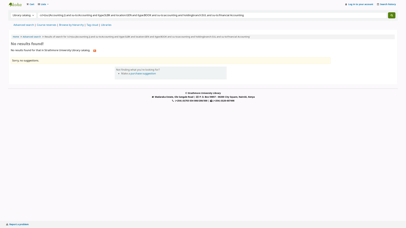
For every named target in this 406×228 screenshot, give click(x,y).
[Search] (391, 15)
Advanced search (23, 25)
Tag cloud (92, 25)
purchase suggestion (143, 74)
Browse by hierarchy (71, 25)
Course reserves (46, 25)
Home (16, 36)
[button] (30, 4)
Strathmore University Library (17, 4)
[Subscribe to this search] (94, 51)
